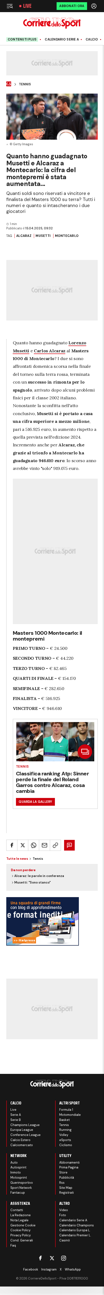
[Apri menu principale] (9, 6)
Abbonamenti (69, 1162)
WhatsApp (73, 1269)
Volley (63, 1135)
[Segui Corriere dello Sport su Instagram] (64, 1258)
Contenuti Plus (22, 39)
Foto (62, 1215)
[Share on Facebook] (12, 845)
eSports (65, 1140)
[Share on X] (22, 845)
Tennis (25, 84)
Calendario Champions (76, 1225)
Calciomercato (21, 1145)
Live (27, 6)
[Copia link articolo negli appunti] (55, 845)
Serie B (15, 1120)
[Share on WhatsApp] (33, 845)
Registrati (66, 1192)
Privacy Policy (20, 1235)
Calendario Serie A (62, 39)
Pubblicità (66, 1177)
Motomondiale (70, 1115)
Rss (62, 1183)
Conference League (25, 1135)
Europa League (21, 1130)
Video (63, 1210)
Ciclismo (65, 1145)
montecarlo (67, 236)
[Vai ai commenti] (69, 845)
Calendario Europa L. (74, 1230)
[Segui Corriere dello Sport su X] (52, 1258)
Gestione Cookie (23, 1225)
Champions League (25, 1125)
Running (65, 1130)
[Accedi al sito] (94, 6)
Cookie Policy (20, 1230)
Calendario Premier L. (75, 1235)
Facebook (30, 1269)
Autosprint (18, 1167)
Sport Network (21, 1188)
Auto (14, 1162)
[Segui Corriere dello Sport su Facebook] (40, 1258)
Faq (13, 1245)
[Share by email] (44, 845)
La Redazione (20, 1215)
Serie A (15, 1115)
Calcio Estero (20, 1140)
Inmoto (15, 1172)
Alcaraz (23, 236)
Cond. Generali (21, 1240)
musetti (43, 236)
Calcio (92, 39)
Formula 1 (66, 1110)
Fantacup (17, 1192)
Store (63, 1172)
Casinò (64, 1240)
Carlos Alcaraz (49, 351)
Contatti (16, 1210)
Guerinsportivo (21, 1183)
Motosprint (18, 1177)
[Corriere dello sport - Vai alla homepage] (52, 23)
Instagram (49, 1269)
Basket (64, 1120)
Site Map (65, 1188)
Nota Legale (19, 1220)
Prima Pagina (68, 1167)
